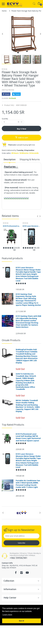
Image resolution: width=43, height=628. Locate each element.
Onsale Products (11, 340)
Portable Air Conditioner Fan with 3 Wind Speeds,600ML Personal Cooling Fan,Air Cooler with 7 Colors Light (28, 483)
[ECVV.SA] (14, 4)
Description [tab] (10, 159)
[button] (8, 248)
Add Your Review (8, 90)
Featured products (12, 258)
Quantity (5, 119)
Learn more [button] (7, 615)
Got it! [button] (21, 621)
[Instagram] (21, 573)
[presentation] (37, 216)
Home (4, 11)
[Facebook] (15, 573)
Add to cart (23, 137)
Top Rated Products (13, 424)
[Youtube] (27, 573)
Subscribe (21, 543)
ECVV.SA (4, 69)
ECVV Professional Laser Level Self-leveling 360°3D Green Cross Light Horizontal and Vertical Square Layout (11, 226)
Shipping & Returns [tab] (30, 159)
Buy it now (21, 129)
